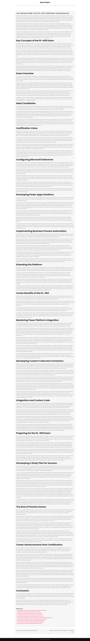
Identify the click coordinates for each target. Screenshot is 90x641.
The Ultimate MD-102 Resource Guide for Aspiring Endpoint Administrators (32, 619)
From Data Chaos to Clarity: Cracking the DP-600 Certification (29, 623)
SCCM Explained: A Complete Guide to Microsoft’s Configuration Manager (32, 610)
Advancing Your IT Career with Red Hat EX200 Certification (29, 611)
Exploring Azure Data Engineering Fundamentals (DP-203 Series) (30, 616)
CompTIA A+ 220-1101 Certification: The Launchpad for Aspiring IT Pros (31, 620)
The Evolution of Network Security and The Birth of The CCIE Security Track (61, 631)
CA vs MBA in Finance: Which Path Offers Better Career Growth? (30, 614)
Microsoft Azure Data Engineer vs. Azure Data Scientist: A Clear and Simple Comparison (34, 617)
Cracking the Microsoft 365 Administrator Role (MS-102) (27, 630)
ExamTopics (45, 2)
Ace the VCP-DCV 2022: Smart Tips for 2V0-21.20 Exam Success (29, 613)
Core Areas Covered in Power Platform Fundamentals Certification (30, 622)
